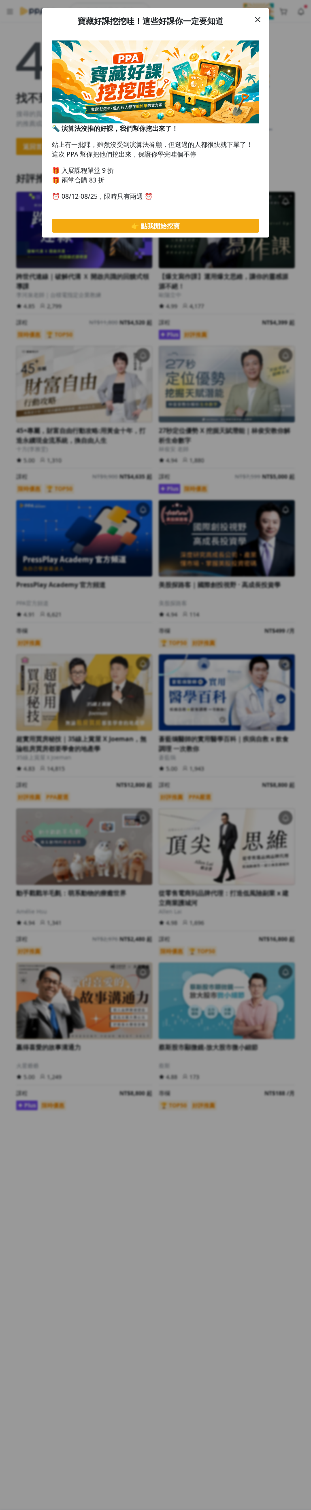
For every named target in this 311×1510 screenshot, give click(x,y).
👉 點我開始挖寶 (155, 225)
